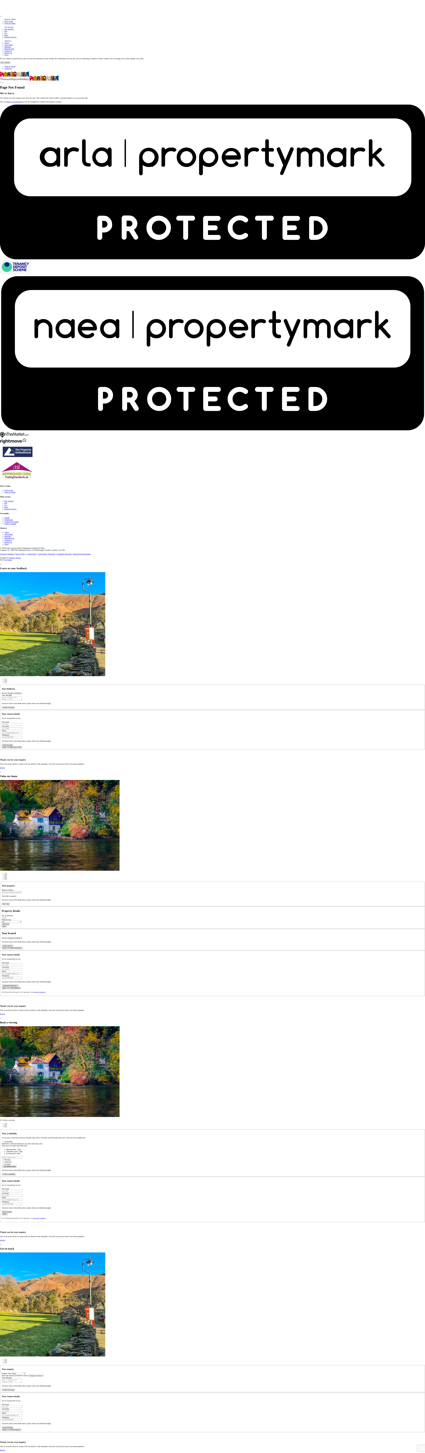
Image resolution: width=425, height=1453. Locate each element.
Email (4, 731)
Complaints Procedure (64, 554)
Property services (10, 37)
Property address (7, 890)
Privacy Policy (20, 554)
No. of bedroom (7, 916)
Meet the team (9, 49)
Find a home (8, 21)
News (6, 55)
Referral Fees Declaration (82, 554)
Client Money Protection (46, 554)
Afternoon (8, 1162)
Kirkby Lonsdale (10, 524)
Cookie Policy (32, 554)
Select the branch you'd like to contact (15, 1376)
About (6, 43)
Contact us (8, 51)
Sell (5, 31)
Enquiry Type (6, 1373)
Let (5, 33)
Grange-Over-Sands (11, 522)
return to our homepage (14, 102)
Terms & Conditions (7, 554)
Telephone (5, 735)
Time (14, 1146)
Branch (4, 693)
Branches (7, 47)
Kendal (7, 518)
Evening (7, 1164)
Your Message (7, 695)
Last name (5, 726)
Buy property (9, 29)
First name (5, 722)
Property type (6, 920)
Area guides (8, 45)
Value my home (9, 23)
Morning (7, 1160)
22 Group (8, 560)
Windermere (8, 520)
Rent (6, 35)
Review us (8, 53)
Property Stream (15, 558)
